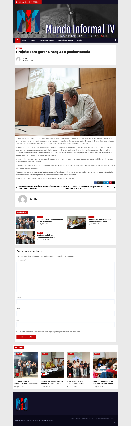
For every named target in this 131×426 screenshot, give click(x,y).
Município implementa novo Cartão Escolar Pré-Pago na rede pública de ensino (104, 383)
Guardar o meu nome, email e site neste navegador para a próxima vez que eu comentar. (49, 332)
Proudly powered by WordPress (24, 420)
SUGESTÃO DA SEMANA (65, 40)
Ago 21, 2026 (41, 224)
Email (18, 309)
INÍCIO (24, 40)
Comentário (21, 260)
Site (17, 320)
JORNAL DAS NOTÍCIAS (47, 40)
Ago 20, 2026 (41, 239)
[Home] (17, 40)
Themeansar (49, 420)
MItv (26, 58)
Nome (19, 297)
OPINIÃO (79, 40)
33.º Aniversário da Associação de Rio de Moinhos (50, 221)
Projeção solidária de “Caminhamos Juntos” (46, 236)
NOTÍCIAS (19, 48)
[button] (115, 40)
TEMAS (32, 40)
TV (87, 40)
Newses (41, 420)
